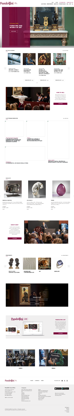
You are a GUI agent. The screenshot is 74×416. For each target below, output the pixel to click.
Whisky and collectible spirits (43, 390)
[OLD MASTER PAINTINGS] (29, 59)
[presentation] (5, 68)
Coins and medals (41, 397)
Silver (39, 394)
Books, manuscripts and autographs (44, 396)
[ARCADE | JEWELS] (14, 59)
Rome (42, 380)
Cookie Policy (67, 410)
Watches (22, 394)
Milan (32, 380)
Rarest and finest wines (25, 395)
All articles (65, 118)
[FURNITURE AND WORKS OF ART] (59, 59)
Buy (70, 4)
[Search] (72, 4)
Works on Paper (41, 398)
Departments (50, 4)
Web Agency (67, 407)
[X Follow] (65, 381)
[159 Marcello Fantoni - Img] (13, 189)
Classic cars (40, 399)
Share (57, 2)
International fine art (25, 396)
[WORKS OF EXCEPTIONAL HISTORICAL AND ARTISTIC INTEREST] (44, 59)
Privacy (68, 409)
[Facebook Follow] (62, 381)
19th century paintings (25, 398)
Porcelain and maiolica (42, 395)
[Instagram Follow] (67, 381)
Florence (37, 380)
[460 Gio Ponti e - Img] (37, 189)
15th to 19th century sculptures (26, 389)
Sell (68, 4)
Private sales (62, 4)
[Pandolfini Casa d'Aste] (58, 389)
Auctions (43, 4)
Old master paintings (25, 397)
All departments (64, 255)
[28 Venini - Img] (61, 189)
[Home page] (9, 3)
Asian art (23, 399)
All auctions (65, 50)
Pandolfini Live (70, 2)
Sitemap (67, 408)
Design (39, 389)
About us (56, 4)
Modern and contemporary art (26, 390)
